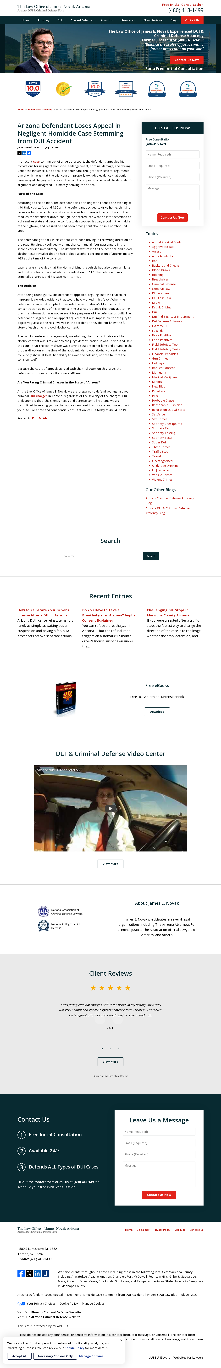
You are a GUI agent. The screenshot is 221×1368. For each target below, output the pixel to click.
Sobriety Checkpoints (167, 424)
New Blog (158, 386)
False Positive (161, 335)
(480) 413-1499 (186, 10)
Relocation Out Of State (168, 410)
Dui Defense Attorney (167, 321)
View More (110, 864)
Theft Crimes (161, 447)
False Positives (162, 340)
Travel (156, 456)
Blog (173, 20)
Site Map (180, 1230)
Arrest (156, 251)
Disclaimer (143, 1230)
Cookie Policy (69, 1303)
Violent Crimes (162, 479)
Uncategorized (162, 461)
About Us (107, 20)
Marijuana (159, 372)
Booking (158, 275)
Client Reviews (153, 20)
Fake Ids (157, 331)
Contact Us (192, 20)
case (36, 161)
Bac (154, 261)
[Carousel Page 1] (102, 1049)
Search (151, 556)
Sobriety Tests (162, 438)
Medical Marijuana (164, 377)
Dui (154, 312)
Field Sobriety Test (165, 344)
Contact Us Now (187, 60)
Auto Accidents (162, 256)
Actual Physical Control (168, 242)
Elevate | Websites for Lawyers (176, 1357)
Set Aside (158, 414)
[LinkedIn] (37, 1273)
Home (25, 20)
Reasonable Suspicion (167, 405)
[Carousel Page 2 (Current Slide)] (110, 1049)
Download (157, 712)
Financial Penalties (165, 354)
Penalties (158, 391)
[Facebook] (21, 1273)
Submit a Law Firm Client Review (111, 1075)
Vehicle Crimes (162, 475)
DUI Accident (41, 418)
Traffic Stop (160, 451)
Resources (128, 20)
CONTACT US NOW (172, 127)
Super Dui (159, 442)
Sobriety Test (161, 428)
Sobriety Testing (163, 433)
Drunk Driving (161, 307)
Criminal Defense (81, 20)
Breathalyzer (161, 279)
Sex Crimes (159, 419)
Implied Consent (163, 368)
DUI (60, 20)
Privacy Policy (162, 1230)
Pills (155, 396)
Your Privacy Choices (41, 1303)
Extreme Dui (160, 326)
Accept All (19, 1356)
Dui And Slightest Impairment (173, 316)
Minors (157, 382)
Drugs (156, 303)
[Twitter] (29, 1273)
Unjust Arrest (161, 470)
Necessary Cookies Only (55, 1356)
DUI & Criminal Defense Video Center (110, 753)
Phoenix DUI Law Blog (40, 109)
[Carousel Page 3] (119, 1049)
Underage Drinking (165, 466)
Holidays (158, 363)
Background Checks (165, 265)
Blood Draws (161, 270)
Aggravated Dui (163, 247)
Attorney (43, 20)
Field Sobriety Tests (166, 349)
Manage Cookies (93, 1303)
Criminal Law (161, 289)
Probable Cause (163, 400)
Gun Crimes (160, 358)
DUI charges (38, 396)
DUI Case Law (161, 298)
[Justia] (45, 1273)
